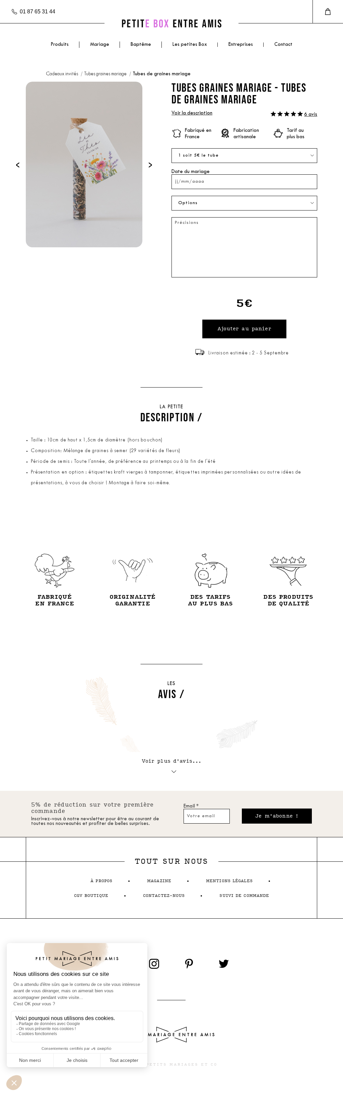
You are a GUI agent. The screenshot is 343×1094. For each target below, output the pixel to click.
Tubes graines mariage (106, 74)
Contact (283, 45)
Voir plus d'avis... (172, 761)
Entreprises (240, 45)
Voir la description (192, 113)
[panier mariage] (328, 11)
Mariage (99, 45)
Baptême (141, 45)
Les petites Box (190, 45)
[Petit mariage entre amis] (171, 23)
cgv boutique (91, 896)
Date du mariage (191, 172)
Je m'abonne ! (276, 816)
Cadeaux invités (62, 74)
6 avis (310, 114)
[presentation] (17, 164)
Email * (191, 806)
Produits (60, 45)
